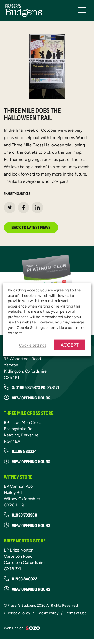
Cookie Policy (47, 613)
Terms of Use (76, 613)
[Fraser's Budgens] (23, 10)
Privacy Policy (19, 613)
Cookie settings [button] (32, 345)
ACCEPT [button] (70, 345)
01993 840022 (24, 579)
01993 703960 (24, 515)
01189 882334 (24, 451)
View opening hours (31, 462)
